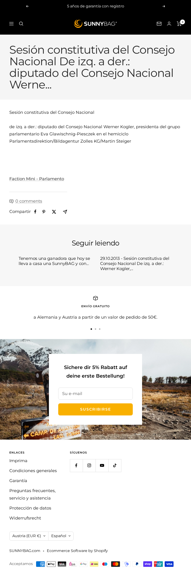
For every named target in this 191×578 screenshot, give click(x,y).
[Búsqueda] (21, 24)
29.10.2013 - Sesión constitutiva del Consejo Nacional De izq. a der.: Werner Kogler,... (134, 263)
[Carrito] (179, 23)
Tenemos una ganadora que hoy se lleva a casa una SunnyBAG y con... (54, 261)
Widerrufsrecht (25, 518)
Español (58, 536)
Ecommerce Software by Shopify (77, 551)
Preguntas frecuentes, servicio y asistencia (32, 494)
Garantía (18, 480)
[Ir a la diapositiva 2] (95, 329)
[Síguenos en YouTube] (102, 465)
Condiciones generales (33, 470)
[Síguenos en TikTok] (114, 465)
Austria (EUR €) (26, 536)
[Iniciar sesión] (169, 24)
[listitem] (35, 212)
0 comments (28, 201)
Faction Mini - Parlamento (36, 178)
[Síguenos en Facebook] (76, 465)
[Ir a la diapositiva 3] (99, 329)
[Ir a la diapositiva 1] (91, 329)
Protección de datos (30, 508)
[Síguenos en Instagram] (89, 465)
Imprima (18, 460)
